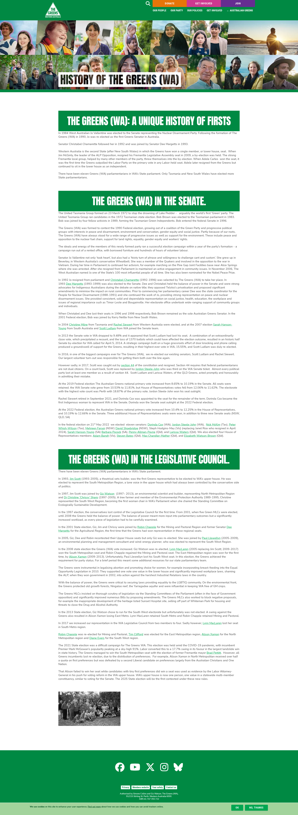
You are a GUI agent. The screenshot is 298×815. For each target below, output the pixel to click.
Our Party (177, 10)
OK (237, 807)
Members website (141, 787)
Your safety (157, 787)
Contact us (171, 787)
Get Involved (203, 3)
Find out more (94, 806)
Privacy (125, 787)
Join (238, 3)
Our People (159, 10)
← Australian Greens (240, 10)
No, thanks (256, 807)
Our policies (194, 10)
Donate (169, 3)
